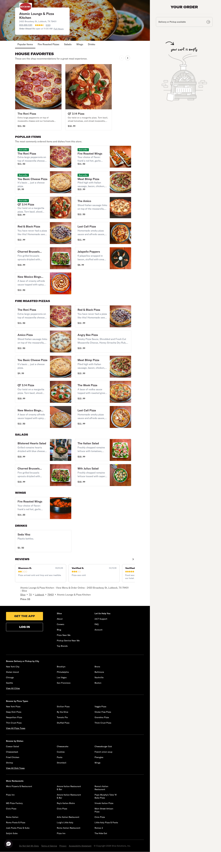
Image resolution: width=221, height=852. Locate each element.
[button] (38, 97)
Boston (98, 683)
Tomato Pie (62, 717)
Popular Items (25, 44)
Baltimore (99, 672)
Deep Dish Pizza (13, 712)
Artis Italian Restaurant (68, 817)
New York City (12, 666)
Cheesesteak (12, 751)
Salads (68, 44)
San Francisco (64, 683)
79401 (51, 594)
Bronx (97, 666)
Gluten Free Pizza (103, 712)
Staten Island (12, 672)
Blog (59, 629)
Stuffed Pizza (63, 722)
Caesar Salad (12, 746)
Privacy (62, 845)
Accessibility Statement (80, 845)
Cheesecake (62, 746)
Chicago (10, 677)
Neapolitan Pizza (14, 717)
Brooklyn (61, 666)
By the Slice (62, 712)
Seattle (9, 683)
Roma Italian (12, 817)
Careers (60, 624)
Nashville (99, 677)
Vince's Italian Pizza (104, 803)
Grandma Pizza (102, 717)
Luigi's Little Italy (65, 822)
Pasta (59, 757)
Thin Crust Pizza (14, 722)
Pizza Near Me (63, 635)
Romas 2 (99, 828)
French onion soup (103, 751)
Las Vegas (62, 677)
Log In (24, 627)
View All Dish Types (15, 768)
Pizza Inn (10, 794)
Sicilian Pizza (63, 706)
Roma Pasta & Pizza (15, 822)
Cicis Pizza (11, 808)
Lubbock (39, 594)
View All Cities (13, 688)
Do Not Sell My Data (29, 845)
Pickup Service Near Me (68, 640)
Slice (23, 594)
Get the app (24, 616)
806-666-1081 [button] (25, 25)
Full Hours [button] (59, 28)
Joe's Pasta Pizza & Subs (17, 828)
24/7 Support (101, 619)
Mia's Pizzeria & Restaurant (19, 786)
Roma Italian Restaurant (68, 828)
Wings (79, 44)
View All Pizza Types (15, 728)
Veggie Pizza (100, 706)
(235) (48, 25)
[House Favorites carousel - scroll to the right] (127, 58)
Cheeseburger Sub (103, 746)
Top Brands (62, 646)
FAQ (96, 624)
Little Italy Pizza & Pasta (106, 822)
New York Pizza (13, 706)
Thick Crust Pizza (103, 722)
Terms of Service (49, 845)
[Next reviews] (133, 559)
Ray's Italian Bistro (66, 803)
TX (30, 594)
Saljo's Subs (12, 833)
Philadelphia (63, 672)
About (60, 619)
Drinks (91, 44)
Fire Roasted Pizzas (48, 44)
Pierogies (99, 757)
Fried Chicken (12, 757)
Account (98, 629)
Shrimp (9, 762)
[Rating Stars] (39, 25)
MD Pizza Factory (14, 803)
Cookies (61, 751)
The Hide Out (101, 833)
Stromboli (61, 762)
